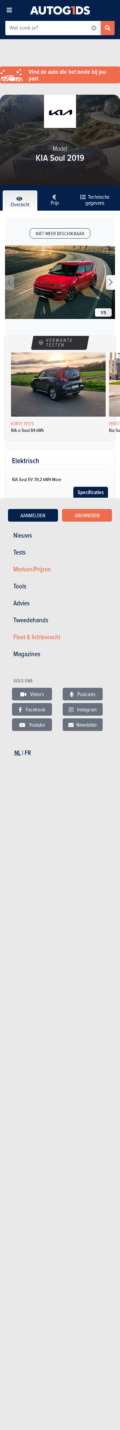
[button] (110, 282)
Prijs (55, 202)
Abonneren (87, 515)
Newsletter (86, 724)
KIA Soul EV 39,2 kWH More (36, 479)
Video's (36, 694)
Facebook (35, 709)
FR (28, 752)
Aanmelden (32, 515)
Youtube (36, 724)
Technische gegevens (97, 199)
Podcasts (85, 694)
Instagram (86, 709)
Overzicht (20, 204)
